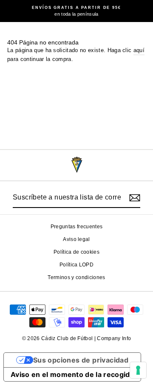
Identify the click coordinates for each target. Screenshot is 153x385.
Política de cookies (76, 252)
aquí (138, 50)
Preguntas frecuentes (76, 227)
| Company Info (112, 338)
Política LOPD (77, 265)
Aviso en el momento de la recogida (72, 374)
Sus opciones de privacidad (80, 360)
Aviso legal (76, 239)
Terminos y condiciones (76, 277)
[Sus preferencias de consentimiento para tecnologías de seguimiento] (138, 370)
